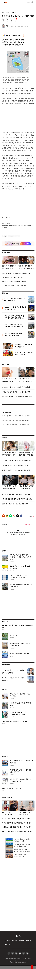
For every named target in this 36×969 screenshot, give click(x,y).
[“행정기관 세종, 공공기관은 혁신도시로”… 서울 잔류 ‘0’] (5, 577)
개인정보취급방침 (17, 959)
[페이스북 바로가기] (8, 953)
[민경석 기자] (3, 26)
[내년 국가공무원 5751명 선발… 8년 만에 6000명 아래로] (5, 781)
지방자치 (8, 13)
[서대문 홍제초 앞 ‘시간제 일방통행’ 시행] (5, 705)
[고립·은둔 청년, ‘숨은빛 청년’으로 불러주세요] (5, 568)
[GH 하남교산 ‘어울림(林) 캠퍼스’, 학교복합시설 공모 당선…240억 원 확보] (5, 558)
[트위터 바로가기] (12, 953)
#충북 (4, 236)
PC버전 (29, 959)
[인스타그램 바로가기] (20, 953)
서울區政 (4, 690)
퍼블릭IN (7, 944)
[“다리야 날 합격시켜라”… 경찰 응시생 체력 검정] (5, 763)
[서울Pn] (5, 2)
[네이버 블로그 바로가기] (27, 953)
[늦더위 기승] (5, 636)
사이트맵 (24, 959)
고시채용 (4, 757)
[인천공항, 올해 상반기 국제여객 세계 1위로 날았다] (5, 586)
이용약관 (11, 959)
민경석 (7, 25)
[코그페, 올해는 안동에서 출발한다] (5, 654)
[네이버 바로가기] (23, 953)
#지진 (17, 236)
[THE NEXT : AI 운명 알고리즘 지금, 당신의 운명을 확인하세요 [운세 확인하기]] (18, 243)
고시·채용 (28, 940)
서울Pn (3, 13)
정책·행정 (4, 551)
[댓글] (15, 20)
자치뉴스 (14, 13)
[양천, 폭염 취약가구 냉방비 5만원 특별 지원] (5, 696)
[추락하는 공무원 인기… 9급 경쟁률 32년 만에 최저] (5, 772)
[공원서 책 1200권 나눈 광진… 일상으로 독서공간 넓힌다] (5, 714)
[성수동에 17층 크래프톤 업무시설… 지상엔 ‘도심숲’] (5, 645)
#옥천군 (10, 236)
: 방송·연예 (7, 797)
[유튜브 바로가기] (16, 953)
